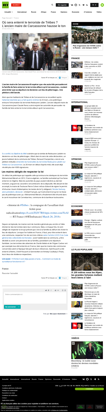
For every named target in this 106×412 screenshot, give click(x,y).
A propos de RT (6, 385)
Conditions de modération (9, 395)
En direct (16, 5)
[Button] (102, 5)
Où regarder (62, 5)
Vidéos (99, 12)
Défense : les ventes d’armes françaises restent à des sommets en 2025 (94, 64)
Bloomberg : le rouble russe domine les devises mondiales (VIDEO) (84, 363)
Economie (75, 12)
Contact (4, 398)
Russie (33, 12)
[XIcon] (79, 5)
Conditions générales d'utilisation (12, 388)
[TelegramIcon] (83, 5)
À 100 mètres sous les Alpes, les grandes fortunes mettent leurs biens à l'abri (86, 275)
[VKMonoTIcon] (72, 5)
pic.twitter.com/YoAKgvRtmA (62, 212)
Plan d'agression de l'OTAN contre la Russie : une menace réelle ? (93, 165)
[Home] (5, 5)
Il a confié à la (14, 153)
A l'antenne (88, 12)
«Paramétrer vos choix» (12, 408)
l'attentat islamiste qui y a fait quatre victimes (20, 100)
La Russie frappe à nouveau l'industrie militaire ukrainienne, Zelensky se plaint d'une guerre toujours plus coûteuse (94, 306)
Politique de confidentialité (9, 390)
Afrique (43, 12)
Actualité (7, 12)
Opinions (64, 12)
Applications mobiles (8, 400)
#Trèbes (24, 205)
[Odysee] (75, 5)
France (53, 12)
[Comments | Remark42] (35, 302)
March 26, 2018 (51, 216)
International (21, 12)
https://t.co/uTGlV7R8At (33, 212)
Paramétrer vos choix (8, 393)
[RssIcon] (87, 5)
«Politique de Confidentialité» (59, 410)
